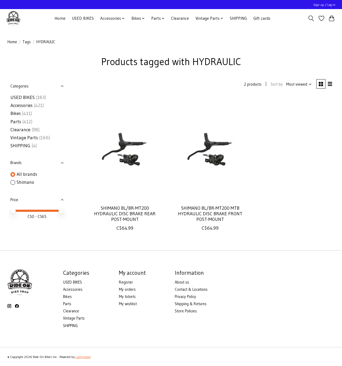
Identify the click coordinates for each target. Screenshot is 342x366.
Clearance (180, 18)
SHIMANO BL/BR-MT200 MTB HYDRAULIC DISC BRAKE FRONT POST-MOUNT (210, 213)
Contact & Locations (191, 289)
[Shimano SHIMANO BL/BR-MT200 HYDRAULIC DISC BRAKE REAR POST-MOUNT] (125, 149)
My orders (127, 289)
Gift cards (261, 18)
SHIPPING (238, 18)
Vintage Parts (24, 138)
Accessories (21, 105)
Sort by (277, 84)
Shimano (25, 182)
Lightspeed (83, 357)
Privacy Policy (185, 296)
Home (60, 18)
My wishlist (128, 303)
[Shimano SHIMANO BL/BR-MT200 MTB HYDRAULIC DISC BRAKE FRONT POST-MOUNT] (210, 149)
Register (126, 282)
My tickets (127, 296)
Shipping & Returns (191, 303)
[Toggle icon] (311, 18)
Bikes (15, 113)
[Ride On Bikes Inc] (13, 18)
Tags (26, 41)
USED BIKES (83, 18)
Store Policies (186, 311)
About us (182, 282)
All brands (27, 174)
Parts (15, 122)
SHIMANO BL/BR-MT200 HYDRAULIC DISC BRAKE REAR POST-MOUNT (125, 213)
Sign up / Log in (324, 5)
